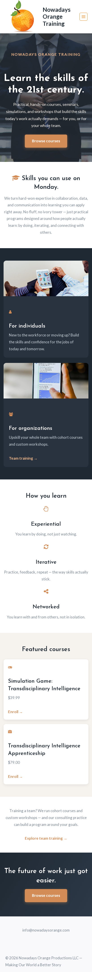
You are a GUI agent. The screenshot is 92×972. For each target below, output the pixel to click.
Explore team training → (46, 838)
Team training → (23, 458)
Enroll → (15, 711)
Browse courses (46, 141)
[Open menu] (83, 17)
